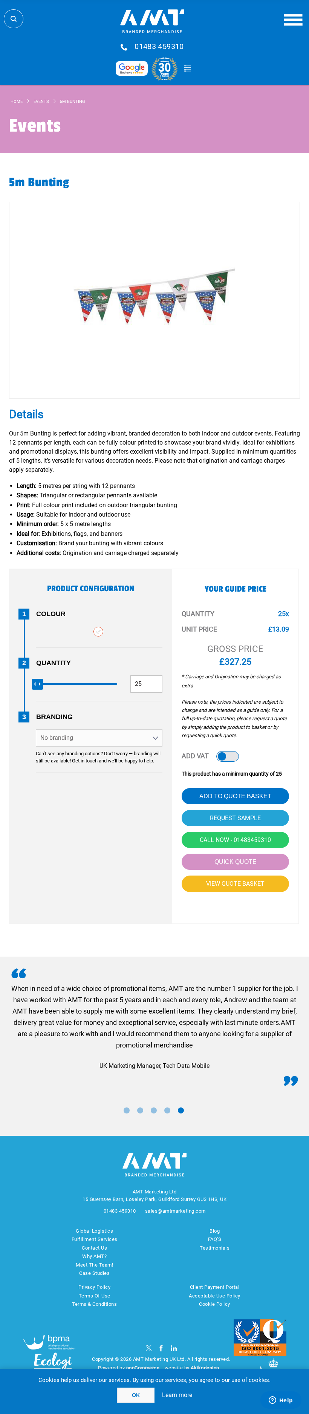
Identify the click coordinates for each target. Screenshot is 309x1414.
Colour (51, 614)
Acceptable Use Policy (214, 1296)
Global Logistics (94, 1231)
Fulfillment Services (95, 1239)
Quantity (53, 663)
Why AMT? (94, 1256)
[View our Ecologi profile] (53, 1367)
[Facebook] (161, 1348)
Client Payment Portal (215, 1287)
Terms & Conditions (94, 1304)
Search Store (13, 18)
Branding (54, 717)
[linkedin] (174, 1348)
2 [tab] (140, 1110)
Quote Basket (187, 68)
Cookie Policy (214, 1304)
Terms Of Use (94, 1296)
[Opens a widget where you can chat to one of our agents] (280, 1400)
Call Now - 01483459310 (235, 839)
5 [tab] (181, 1110)
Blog (215, 1231)
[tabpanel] (154, 1027)
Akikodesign (205, 1368)
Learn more (177, 1395)
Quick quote (235, 862)
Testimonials (214, 1248)
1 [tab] (127, 1110)
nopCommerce (143, 1368)
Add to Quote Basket (235, 796)
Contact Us (94, 1248)
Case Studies (94, 1273)
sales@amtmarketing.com (175, 1211)
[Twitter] (148, 1348)
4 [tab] (167, 1110)
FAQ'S (215, 1239)
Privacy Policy (94, 1287)
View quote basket (235, 883)
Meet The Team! (94, 1265)
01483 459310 (159, 47)
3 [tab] (154, 1110)
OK (136, 1395)
